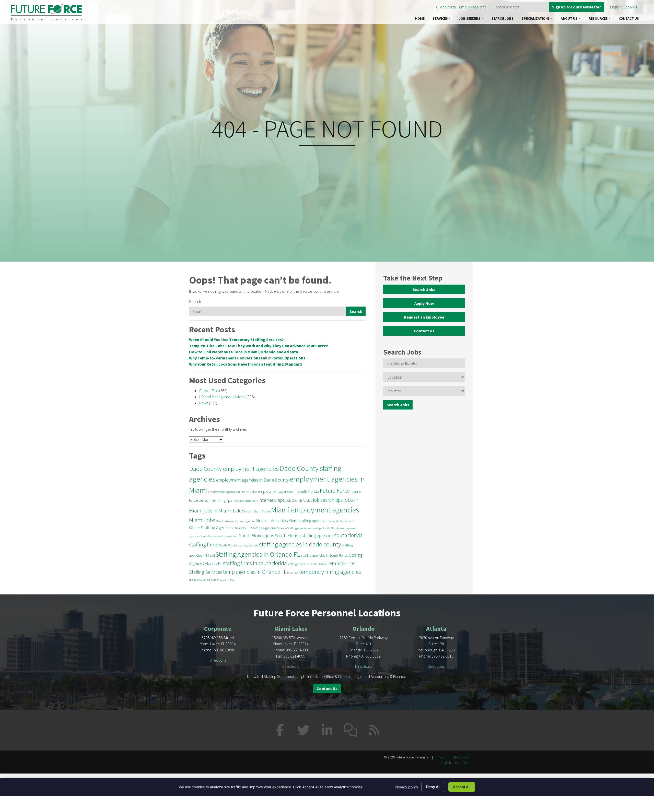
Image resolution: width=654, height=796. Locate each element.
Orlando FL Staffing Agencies (254, 528)
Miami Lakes (290, 629)
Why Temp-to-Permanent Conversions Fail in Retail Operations (247, 357)
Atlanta (436, 629)
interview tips (272, 500)
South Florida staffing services (238, 545)
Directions (217, 660)
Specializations (536, 18)
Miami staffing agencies (308, 520)
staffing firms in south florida (255, 563)
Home (420, 18)
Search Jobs (502, 18)
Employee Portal (473, 6)
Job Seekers (469, 18)
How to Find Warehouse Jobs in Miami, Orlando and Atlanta (243, 351)
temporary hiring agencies (330, 571)
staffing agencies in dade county (300, 544)
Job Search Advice (299, 500)
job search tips (328, 500)
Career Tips (208, 390)
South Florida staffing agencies (304, 536)
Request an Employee (424, 317)
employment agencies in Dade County (252, 480)
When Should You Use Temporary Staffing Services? (236, 339)
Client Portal (446, 6)
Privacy (441, 757)
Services (440, 18)
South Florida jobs (256, 536)
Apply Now (424, 303)
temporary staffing (199, 579)
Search (195, 301)
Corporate (217, 629)
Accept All (462, 787)
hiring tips (224, 500)
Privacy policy (406, 787)
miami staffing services (341, 521)
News (203, 402)
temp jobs (292, 573)
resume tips (315, 528)
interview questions (245, 500)
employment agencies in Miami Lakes (232, 491)
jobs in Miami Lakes (224, 510)
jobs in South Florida (258, 511)
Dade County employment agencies (234, 469)
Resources (598, 18)
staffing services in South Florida (307, 564)
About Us (569, 18)
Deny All (433, 787)
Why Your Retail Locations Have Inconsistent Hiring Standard (245, 364)
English (616, 6)
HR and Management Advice (222, 396)
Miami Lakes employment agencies (235, 521)
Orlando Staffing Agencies (292, 528)
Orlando (364, 629)
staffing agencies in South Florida (324, 555)
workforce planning (222, 579)
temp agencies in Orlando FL (254, 571)
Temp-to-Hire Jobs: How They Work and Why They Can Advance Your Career (258, 345)
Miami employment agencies (315, 509)
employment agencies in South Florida (288, 491)
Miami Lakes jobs (271, 520)
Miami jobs (202, 520)
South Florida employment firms (219, 536)
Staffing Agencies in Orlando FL (258, 554)
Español (630, 6)
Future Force (335, 490)
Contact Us (629, 18)
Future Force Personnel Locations (327, 612)
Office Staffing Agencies (211, 528)
